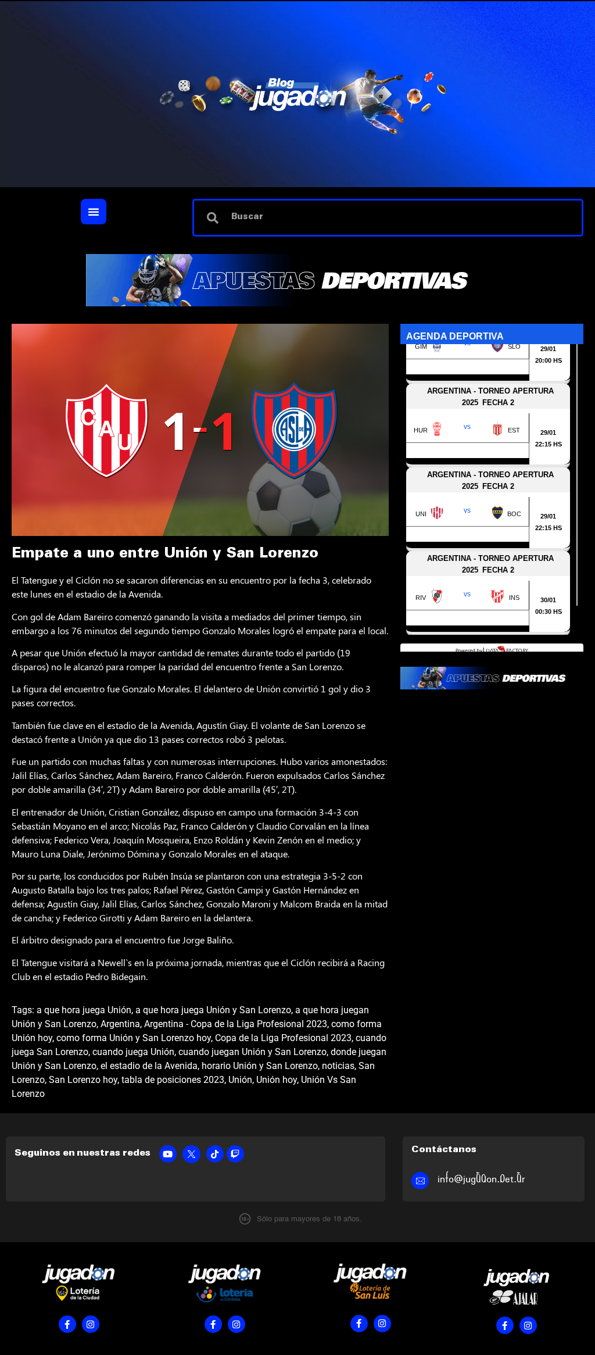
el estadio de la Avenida (149, 1065)
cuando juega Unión (133, 1051)
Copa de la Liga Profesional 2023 (283, 1037)
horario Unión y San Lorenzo (260, 1065)
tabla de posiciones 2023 (172, 1079)
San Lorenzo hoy (83, 1079)
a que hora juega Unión (84, 1010)
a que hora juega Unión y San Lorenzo (213, 1010)
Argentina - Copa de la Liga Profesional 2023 (235, 1023)
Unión (240, 1079)
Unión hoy (276, 1079)
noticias (338, 1065)
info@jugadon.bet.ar (481, 1179)
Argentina (120, 1023)
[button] (93, 211)
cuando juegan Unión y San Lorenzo (252, 1051)
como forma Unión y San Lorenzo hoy (133, 1037)
